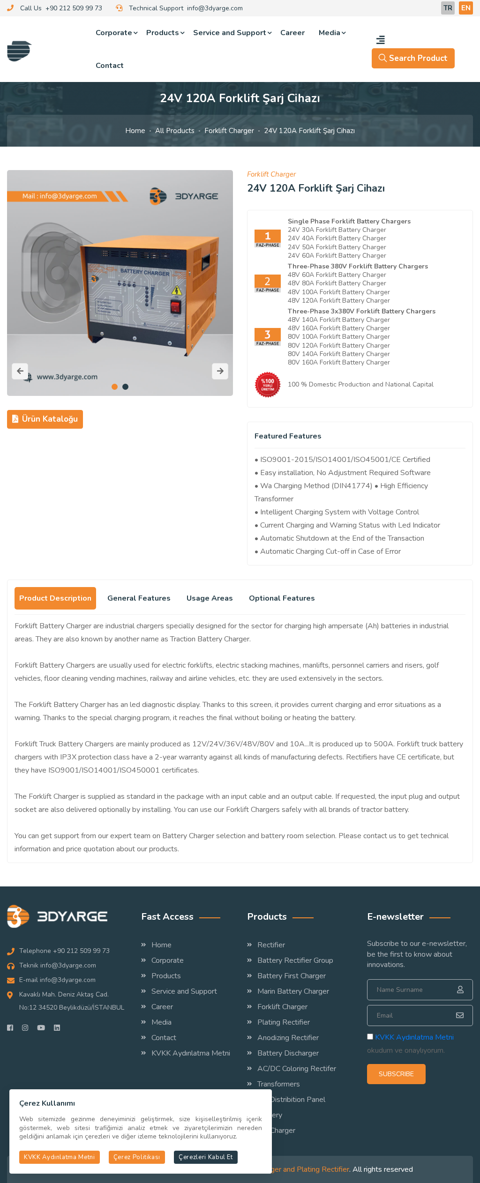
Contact (110, 65)
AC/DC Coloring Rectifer (296, 1069)
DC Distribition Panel (291, 1099)
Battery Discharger (288, 1053)
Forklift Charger (229, 130)
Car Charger (276, 1130)
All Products (175, 130)
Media (329, 33)
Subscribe (396, 1074)
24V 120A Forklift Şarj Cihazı (309, 130)
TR (447, 8)
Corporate (114, 33)
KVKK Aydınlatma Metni (190, 1053)
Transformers (278, 1084)
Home (135, 130)
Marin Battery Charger (293, 991)
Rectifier (271, 945)
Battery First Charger (291, 976)
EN (466, 8)
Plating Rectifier (283, 1022)
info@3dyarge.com (215, 8)
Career (292, 33)
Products (162, 33)
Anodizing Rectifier (288, 1038)
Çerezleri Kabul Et (206, 1157)
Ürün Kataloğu (50, 419)
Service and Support (229, 33)
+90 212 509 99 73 (73, 8)
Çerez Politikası (136, 1157)
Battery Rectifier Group (295, 960)
